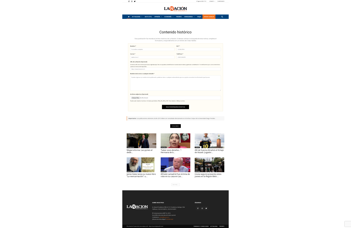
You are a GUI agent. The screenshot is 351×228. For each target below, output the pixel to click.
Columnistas (130, 147)
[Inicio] (129, 17)
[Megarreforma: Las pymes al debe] (141, 140)
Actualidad (136, 17)
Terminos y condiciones (201, 226)
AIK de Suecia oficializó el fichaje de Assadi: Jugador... (209, 151)
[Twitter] (134, 1)
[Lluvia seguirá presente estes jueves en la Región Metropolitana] (209, 164)
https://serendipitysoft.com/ (156, 226)
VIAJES (199, 17)
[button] (222, 17)
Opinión (157, 17)
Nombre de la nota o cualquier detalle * (142, 73)
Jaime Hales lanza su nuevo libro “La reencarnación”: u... (141, 175)
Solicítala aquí (169, 219)
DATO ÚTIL (148, 17)
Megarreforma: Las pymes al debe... (139, 151)
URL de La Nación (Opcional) (138, 62)
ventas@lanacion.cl (164, 217)
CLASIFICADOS (220, 1)
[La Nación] (175, 8)
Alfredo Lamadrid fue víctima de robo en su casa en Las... (175, 175)
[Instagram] (131, 1)
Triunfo (179, 17)
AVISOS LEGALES (209, 17)
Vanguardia (188, 17)
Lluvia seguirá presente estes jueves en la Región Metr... (208, 175)
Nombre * (133, 46)
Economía (168, 17)
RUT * (178, 46)
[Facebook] (128, 1)
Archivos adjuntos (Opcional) (139, 94)
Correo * (132, 54)
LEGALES (211, 1)
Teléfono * (180, 54)
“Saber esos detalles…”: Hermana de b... (171, 151)
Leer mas (174, 184)
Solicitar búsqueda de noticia (175, 107)
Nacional (163, 147)
